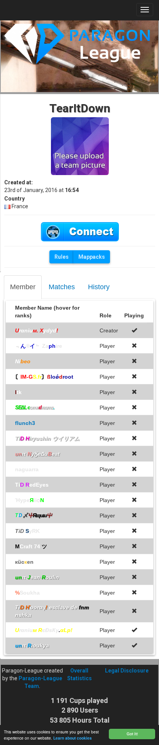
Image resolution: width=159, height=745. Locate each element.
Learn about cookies (72, 738)
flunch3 (25, 423)
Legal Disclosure (127, 670)
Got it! (132, 734)
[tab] (23, 287)
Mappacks (91, 257)
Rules (61, 257)
